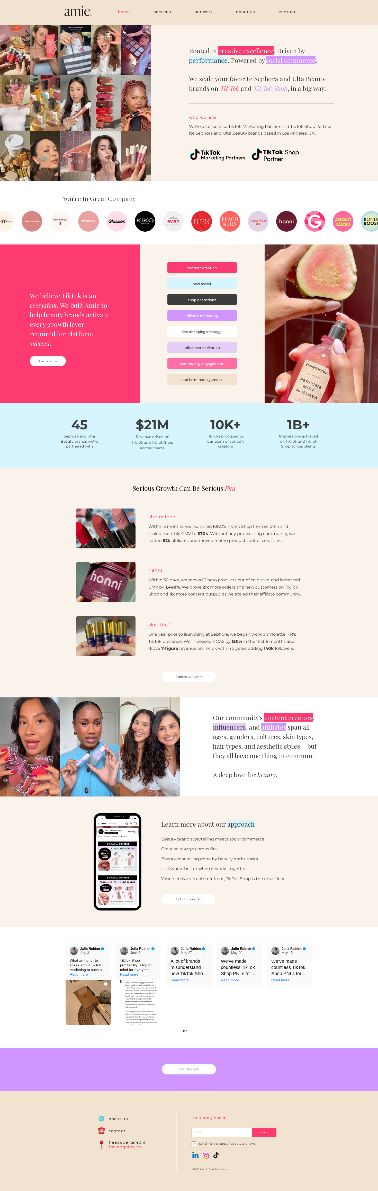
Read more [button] (79, 974)
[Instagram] (206, 1156)
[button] (65, 984)
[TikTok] (216, 1156)
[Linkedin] (195, 1156)
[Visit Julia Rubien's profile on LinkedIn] (74, 951)
